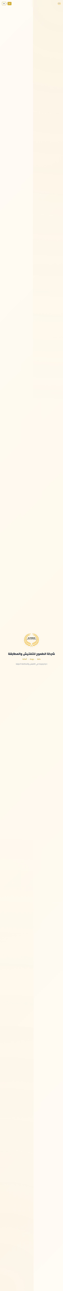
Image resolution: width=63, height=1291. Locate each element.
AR (9, 4)
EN (4, 4)
